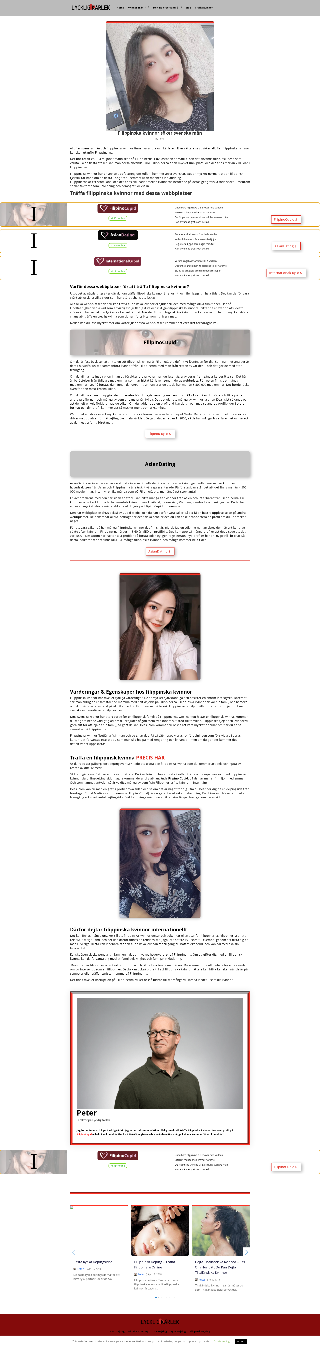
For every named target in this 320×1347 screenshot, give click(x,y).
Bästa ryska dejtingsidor (92, 1262)
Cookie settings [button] (222, 1341)
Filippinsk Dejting (200, 1331)
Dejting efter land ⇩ (165, 7)
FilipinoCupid (284, 219)
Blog (188, 7)
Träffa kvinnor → (205, 7)
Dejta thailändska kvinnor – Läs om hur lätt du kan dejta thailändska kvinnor (220, 1267)
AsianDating (284, 246)
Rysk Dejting (178, 1331)
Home (120, 7)
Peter (161, 138)
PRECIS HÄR (150, 757)
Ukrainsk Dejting (138, 1331)
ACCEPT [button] (241, 1341)
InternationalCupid (284, 273)
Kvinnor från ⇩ (137, 7)
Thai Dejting (117, 1331)
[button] (156, 1297)
